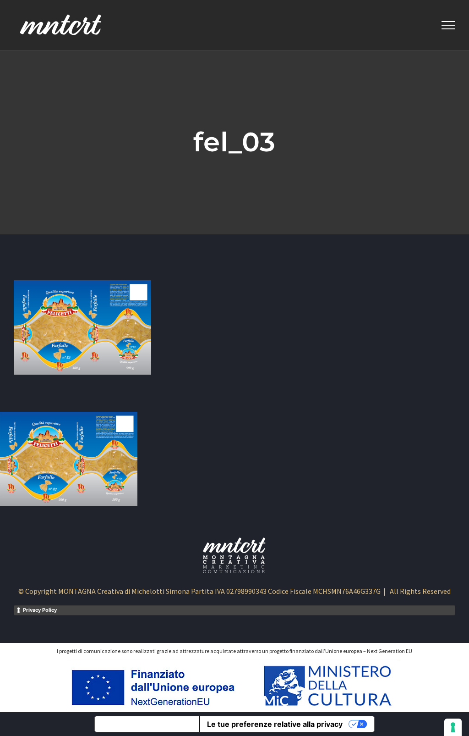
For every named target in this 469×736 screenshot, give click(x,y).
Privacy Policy (40, 610)
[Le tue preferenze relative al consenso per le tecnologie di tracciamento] (453, 727)
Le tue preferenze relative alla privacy (275, 724)
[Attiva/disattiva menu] (448, 25)
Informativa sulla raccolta (147, 724)
